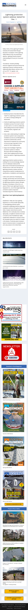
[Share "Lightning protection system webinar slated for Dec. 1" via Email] (16, 231)
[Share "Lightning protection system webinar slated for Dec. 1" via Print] (19, 231)
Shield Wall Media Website (19, 606)
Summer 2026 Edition (8, 433)
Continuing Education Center (12, 73)
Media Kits (4, 606)
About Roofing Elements (20, 604)
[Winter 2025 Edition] (13, 485)
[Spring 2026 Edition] (13, 451)
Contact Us (10, 606)
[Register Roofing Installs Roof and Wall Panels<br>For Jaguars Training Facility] (13, 574)
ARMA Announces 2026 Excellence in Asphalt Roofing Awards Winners (13, 544)
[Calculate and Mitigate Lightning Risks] (14, 244)
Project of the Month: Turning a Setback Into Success (12, 564)
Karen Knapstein (10, 22)
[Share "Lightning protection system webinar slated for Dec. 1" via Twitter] (11, 231)
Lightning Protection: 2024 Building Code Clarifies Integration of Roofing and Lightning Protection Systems (13, 284)
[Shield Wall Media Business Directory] (13, 383)
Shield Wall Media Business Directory (11, 400)
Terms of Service (17, 608)
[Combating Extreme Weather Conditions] (14, 259)
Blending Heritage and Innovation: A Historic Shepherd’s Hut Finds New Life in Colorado (13, 526)
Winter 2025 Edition (7, 501)
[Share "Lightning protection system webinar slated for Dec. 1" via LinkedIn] (14, 231)
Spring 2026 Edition (7, 467)
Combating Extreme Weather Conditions (13, 266)
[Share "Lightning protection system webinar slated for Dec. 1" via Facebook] (8, 231)
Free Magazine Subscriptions (7, 604)
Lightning (19, 22)
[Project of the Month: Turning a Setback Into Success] (13, 554)
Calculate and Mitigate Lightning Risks (13, 250)
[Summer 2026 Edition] (13, 417)
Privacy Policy (10, 608)
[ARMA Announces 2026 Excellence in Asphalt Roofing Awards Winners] (13, 535)
